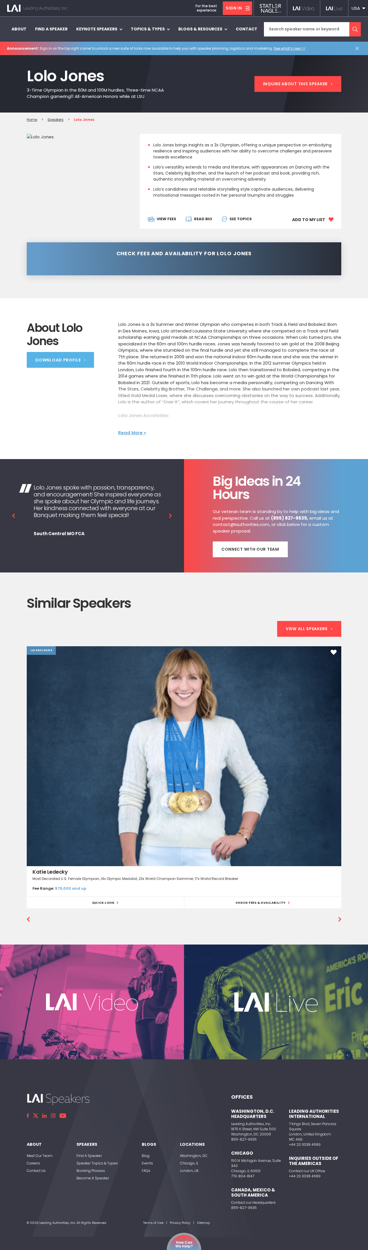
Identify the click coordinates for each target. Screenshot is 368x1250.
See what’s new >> (289, 48)
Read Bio (203, 219)
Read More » (132, 433)
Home (32, 119)
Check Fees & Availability (260, 902)
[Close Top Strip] (358, 48)
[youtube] (63, 1115)
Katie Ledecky (50, 871)
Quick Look (103, 902)
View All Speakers (307, 629)
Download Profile (57, 360)
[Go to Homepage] (37, 8)
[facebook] (28, 1115)
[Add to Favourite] (334, 652)
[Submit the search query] (355, 29)
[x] (35, 1115)
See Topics (240, 219)
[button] (358, 8)
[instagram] (53, 1115)
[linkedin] (44, 1115)
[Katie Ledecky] (184, 756)
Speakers (55, 119)
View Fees (166, 219)
